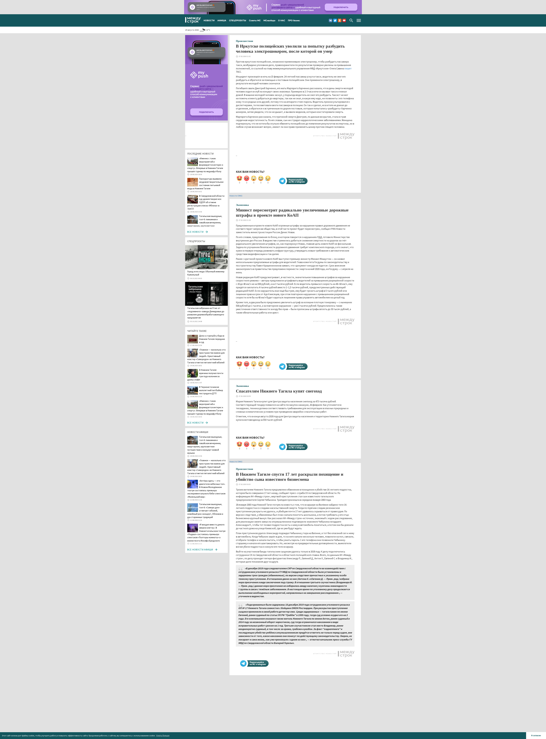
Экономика (242, 205)
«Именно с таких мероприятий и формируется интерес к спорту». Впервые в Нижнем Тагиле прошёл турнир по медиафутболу (205, 165)
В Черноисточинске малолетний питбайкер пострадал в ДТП (211, 390)
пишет (348, 68)
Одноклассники (339, 20)
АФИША (221, 20)
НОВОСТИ (209, 20)
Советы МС (255, 20)
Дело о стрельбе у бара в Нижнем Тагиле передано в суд (212, 339)
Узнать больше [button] (162, 735)
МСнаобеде (269, 20)
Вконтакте (330, 20)
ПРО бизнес (294, 20)
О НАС (281, 20)
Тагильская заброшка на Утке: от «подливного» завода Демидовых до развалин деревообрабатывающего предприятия (205, 313)
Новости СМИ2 (235, 195)
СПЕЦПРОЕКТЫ (237, 20)
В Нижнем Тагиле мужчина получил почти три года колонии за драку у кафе (205, 374)
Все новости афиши (200, 549)
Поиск (351, 20)
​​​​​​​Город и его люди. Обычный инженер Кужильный (205, 273)
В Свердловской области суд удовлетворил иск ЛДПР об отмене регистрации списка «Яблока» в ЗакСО (205, 202)
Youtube (344, 20)
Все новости (195, 231)
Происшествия (244, 41)
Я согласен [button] (536, 735)
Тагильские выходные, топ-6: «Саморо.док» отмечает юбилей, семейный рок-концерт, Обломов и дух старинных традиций (205, 510)
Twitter (335, 20)
